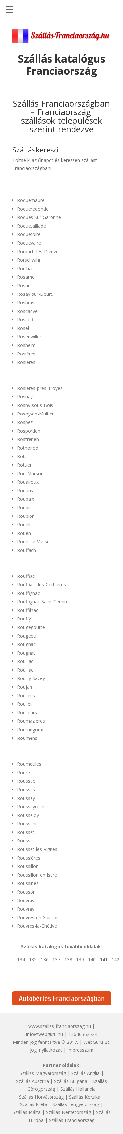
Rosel (23, 328)
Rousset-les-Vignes (37, 849)
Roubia (24, 507)
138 (68, 959)
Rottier (24, 465)
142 (115, 959)
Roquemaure (31, 200)
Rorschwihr (29, 260)
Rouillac (25, 661)
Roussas (26, 789)
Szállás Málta (27, 1112)
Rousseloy (28, 815)
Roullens (26, 695)
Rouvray (25, 900)
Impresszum (80, 1050)
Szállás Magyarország (43, 1073)
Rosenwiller (29, 337)
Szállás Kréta (33, 1104)
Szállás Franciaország (71, 1120)
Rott (21, 456)
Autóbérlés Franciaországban (62, 998)
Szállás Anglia (85, 1073)
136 (45, 959)
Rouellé (25, 524)
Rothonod (27, 448)
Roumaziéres (31, 721)
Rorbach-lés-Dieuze (38, 251)
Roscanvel (28, 311)
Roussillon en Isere (37, 875)
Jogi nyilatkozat (46, 1050)
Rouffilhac (27, 610)
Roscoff (25, 319)
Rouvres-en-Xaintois (38, 917)
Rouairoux (28, 482)
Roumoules (29, 764)
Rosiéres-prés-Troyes (40, 388)
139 (80, 959)
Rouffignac (28, 593)
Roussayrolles (32, 806)
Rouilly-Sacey (31, 678)
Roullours (27, 712)
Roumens (27, 738)
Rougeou (26, 636)
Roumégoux (30, 729)
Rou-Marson (30, 473)
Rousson (26, 892)
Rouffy (24, 619)
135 (33, 959)
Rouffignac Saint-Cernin (42, 601)
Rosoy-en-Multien (36, 414)
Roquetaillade (31, 226)
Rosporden (28, 431)
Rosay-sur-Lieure (35, 294)
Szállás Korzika (84, 1097)
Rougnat (26, 653)
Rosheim (26, 345)
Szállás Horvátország (41, 1097)
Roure (23, 772)
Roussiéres (28, 858)
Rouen (24, 533)
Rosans (25, 285)
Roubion (26, 516)
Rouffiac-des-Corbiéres (41, 584)
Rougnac (26, 644)
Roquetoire (29, 234)
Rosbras (25, 302)
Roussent (27, 823)
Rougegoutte (31, 627)
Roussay (26, 798)
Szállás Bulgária (70, 1081)
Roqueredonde (33, 209)
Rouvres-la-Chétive (37, 926)
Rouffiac (26, 576)
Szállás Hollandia (78, 1089)
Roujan (24, 687)
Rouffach (26, 550)
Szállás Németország (68, 1112)
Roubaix (25, 499)
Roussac (26, 781)
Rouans (25, 490)
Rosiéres (26, 354)
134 (21, 959)
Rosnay (25, 397)
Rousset (25, 832)
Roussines (28, 883)
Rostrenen (28, 439)
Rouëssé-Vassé (33, 541)
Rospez (25, 422)
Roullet (24, 704)
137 (56, 959)
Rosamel (26, 277)
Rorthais (26, 268)
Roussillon (28, 866)
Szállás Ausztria (32, 1081)
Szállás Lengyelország (75, 1104)
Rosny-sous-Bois (35, 405)
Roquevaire (29, 243)
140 (92, 959)
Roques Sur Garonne (39, 217)
